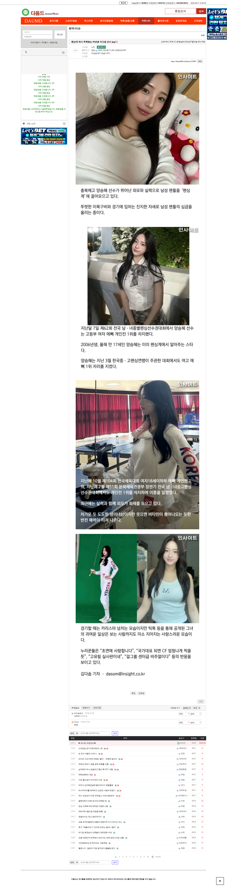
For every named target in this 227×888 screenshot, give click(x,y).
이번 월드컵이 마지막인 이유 (90, 780)
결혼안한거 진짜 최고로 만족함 (91, 801)
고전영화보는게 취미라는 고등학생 (92, 843)
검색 (115, 733)
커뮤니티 (146, 21)
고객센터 (198, 21)
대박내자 (183, 748)
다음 (152, 857)
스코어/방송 (71, 21)
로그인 (123, 3)
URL (200, 61)
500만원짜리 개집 (85, 775)
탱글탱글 (183, 769)
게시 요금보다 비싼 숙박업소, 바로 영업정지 (96, 796)
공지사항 (54, 21)
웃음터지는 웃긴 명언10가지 (90, 817)
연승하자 (183, 764)
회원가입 (53, 42)
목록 (203, 35)
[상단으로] (220, 881)
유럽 (183, 774)
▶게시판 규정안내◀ (87, 743)
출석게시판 (163, 21)
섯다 (183, 785)
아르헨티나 (182, 795)
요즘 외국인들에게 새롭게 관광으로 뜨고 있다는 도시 (100, 822)
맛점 (183, 753)
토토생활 (183, 838)
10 (148, 857)
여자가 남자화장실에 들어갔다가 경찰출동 (95, 785)
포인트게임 (181, 21)
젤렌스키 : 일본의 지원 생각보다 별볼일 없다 (96, 848)
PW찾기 (45, 42)
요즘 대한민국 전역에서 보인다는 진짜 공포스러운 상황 (101, 838)
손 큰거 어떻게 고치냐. (87, 754)
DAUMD (33, 20)
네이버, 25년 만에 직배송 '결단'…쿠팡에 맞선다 (97, 759)
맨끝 (158, 857)
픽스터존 (88, 21)
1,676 (107, 53)
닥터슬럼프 (78, 713)
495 (98, 53)
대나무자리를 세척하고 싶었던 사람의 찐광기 (97, 790)
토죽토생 (183, 790)
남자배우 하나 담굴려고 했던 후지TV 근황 (95, 769)
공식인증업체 (106, 21)
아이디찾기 (35, 42)
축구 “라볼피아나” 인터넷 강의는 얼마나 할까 (97, 827)
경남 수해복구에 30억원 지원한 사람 (93, 806)
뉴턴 (93, 47)
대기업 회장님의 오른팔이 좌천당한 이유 (95, 832)
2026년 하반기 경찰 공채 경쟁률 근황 (93, 764)
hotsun (76, 722)
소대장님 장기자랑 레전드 (89, 748)
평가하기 (101, 47)
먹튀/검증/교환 (127, 21)
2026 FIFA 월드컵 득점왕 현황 (90, 811)
